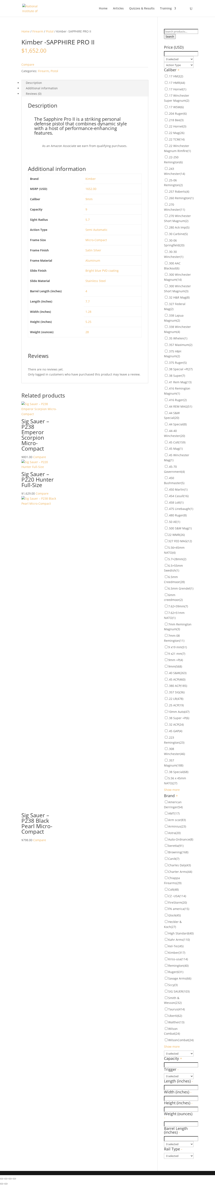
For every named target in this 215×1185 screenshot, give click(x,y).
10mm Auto (178, 712)
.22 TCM (176, 139)
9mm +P (175, 660)
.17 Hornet (177, 89)
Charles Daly (179, 865)
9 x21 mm (176, 654)
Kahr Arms (179, 940)
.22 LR (175, 699)
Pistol (50, 31)
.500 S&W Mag (180, 528)
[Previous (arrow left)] (1, 1183)
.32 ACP (176, 724)
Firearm (37, 31)
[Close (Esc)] (1, 1178)
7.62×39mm (178, 606)
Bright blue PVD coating (102, 271)
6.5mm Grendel (180, 588)
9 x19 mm (177, 647)
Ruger (175, 972)
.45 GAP (175, 731)
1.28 (88, 312)
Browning (178, 852)
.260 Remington (181, 198)
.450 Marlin (177, 489)
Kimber (90, 179)
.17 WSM (176, 107)
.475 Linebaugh (180, 509)
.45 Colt (176, 442)
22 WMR (176, 535)
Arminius (177, 826)
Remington (178, 966)
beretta (176, 846)
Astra (174, 833)
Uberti (175, 1016)
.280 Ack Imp (178, 227)
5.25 (88, 322)
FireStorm (177, 902)
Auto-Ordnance (180, 839)
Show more (172, 790)
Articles (118, 8)
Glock (174, 915)
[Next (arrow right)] (6, 1183)
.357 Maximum (180, 345)
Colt (173, 889)
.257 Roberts (178, 192)
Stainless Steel (95, 281)
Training (166, 8)
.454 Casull (178, 496)
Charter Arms (180, 872)
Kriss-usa (178, 959)
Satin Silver (93, 250)
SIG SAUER (179, 991)
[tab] (84, 83)
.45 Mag (175, 449)
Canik (173, 859)
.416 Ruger (177, 400)
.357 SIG (176, 692)
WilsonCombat (181, 1040)
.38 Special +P (180, 369)
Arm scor (177, 820)
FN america (178, 909)
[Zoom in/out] (14, 1178)
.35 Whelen (177, 338)
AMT (174, 813)
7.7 (87, 301)
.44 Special (177, 424)
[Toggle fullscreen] (10, 1178)
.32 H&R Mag (179, 297)
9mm (89, 199)
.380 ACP (177, 686)
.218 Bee (176, 120)
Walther (176, 1022)
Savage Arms (179, 978)
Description (34, 83)
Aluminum (92, 260)
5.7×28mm (177, 559)
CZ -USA (177, 896)
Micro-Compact (96, 240)
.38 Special (178, 772)
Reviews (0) (33, 94)
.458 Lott (176, 502)
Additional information (42, 88)
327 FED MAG (180, 541)
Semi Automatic (96, 230)
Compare (27, 64)
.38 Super (176, 376)
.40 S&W (177, 673)
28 (87, 332)
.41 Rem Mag (179, 382)
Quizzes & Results (142, 8)
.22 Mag (176, 133)
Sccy (173, 985)
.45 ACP (176, 679)
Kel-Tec (176, 946)
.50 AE (174, 522)
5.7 (87, 220)
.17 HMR (176, 83)
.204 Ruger (177, 114)
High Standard (181, 933)
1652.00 (90, 189)
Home (103, 8)
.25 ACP (176, 705)
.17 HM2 (175, 76)
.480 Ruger (177, 515)
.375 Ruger (177, 363)
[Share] (6, 1178)
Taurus (176, 1009)
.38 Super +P (178, 718)
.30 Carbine (178, 234)
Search (170, 36)
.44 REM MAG (180, 406)
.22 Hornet (177, 126)
